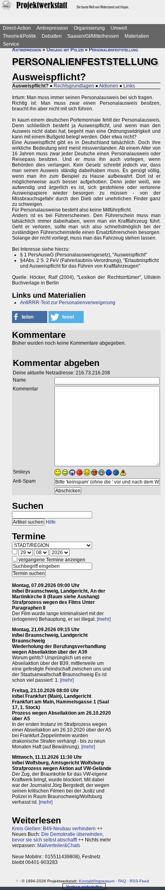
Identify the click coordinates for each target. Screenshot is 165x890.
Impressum (105, 881)
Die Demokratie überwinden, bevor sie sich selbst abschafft (58, 837)
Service (11, 44)
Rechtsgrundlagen (74, 86)
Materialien (137, 36)
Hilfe (51, 522)
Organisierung (89, 28)
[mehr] (104, 619)
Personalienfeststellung (113, 50)
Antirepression (52, 28)
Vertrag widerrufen (84, 886)
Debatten (52, 36)
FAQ (122, 881)
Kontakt (86, 881)
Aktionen (108, 86)
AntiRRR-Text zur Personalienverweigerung (67, 302)
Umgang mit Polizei (65, 50)
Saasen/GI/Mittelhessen (93, 36)
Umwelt (119, 28)
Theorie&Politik (19, 36)
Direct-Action (17, 28)
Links (129, 86)
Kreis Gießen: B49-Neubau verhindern (54, 828)
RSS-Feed (139, 881)
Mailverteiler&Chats (58, 845)
